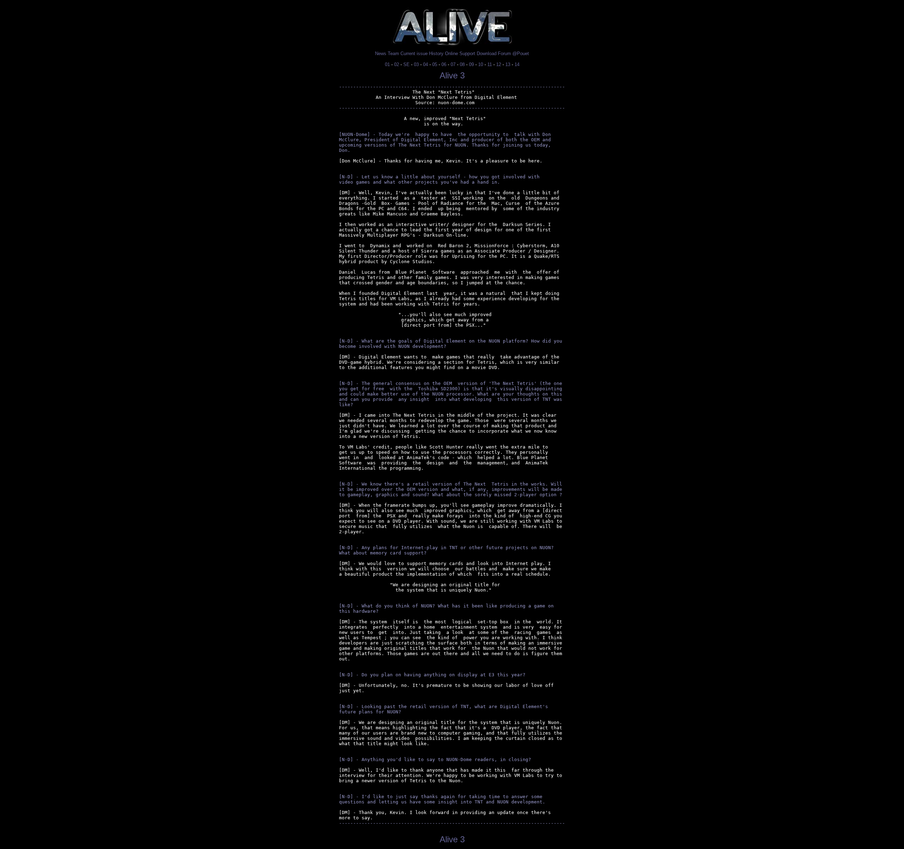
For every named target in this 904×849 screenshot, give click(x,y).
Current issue (414, 53)
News (380, 53)
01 (387, 64)
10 (480, 64)
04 (425, 64)
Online (451, 53)
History (436, 53)
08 (462, 64)
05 (434, 64)
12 (498, 64)
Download (486, 53)
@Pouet (520, 53)
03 (416, 64)
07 (453, 64)
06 (443, 64)
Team (393, 53)
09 (471, 64)
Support (467, 53)
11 (489, 64)
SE (406, 64)
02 (396, 64)
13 (507, 64)
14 (517, 64)
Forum (504, 53)
